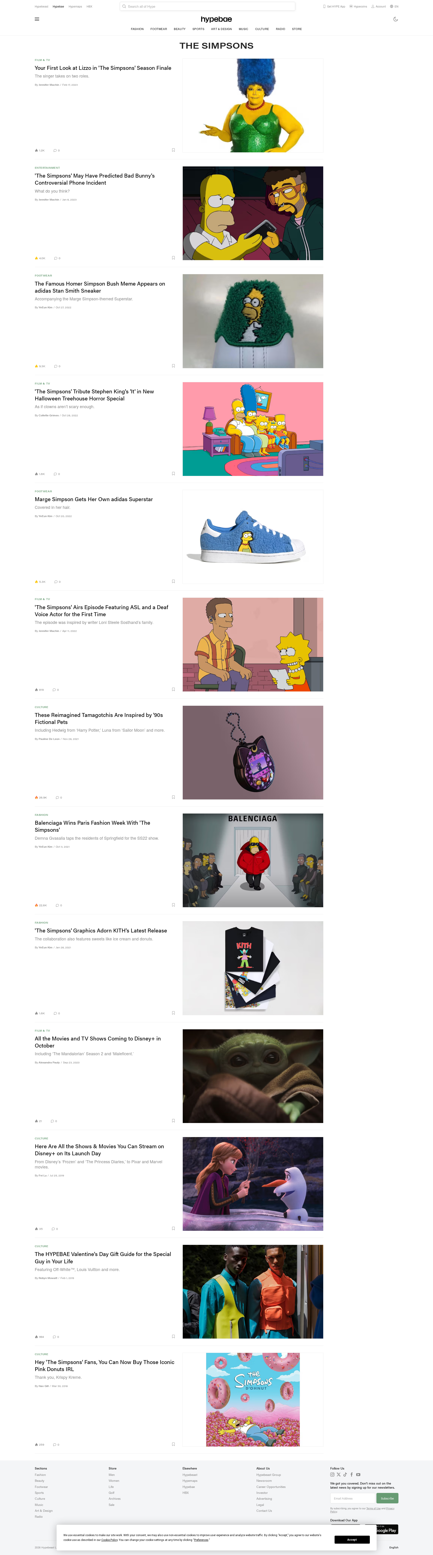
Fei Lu (43, 1175)
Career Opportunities (271, 1486)
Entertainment (47, 167)
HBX (186, 1492)
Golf (111, 1492)
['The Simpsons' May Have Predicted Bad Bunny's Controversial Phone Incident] (253, 213)
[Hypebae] (216, 19)
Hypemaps (190, 1480)
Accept (352, 1539)
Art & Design (221, 29)
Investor (262, 1492)
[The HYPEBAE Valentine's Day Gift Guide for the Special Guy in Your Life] (253, 1292)
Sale (111, 1504)
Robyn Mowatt (48, 1278)
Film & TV (42, 60)
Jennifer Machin (49, 84)
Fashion (137, 29)
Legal (260, 1504)
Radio (280, 29)
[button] (119, 150)
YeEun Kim (46, 307)
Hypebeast (190, 1474)
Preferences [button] (201, 1540)
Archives (115, 1498)
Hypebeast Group (268, 1474)
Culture (262, 29)
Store (297, 29)
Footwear (158, 29)
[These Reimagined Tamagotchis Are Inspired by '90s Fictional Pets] (253, 752)
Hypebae (189, 1486)
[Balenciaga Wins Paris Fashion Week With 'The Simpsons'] (253, 860)
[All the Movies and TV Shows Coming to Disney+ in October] (253, 1076)
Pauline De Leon (49, 739)
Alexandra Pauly (49, 1062)
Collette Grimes (49, 415)
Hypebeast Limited (52, 1547)
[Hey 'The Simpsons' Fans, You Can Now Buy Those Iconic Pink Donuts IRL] (253, 1400)
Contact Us (264, 1510)
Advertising (264, 1498)
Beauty (180, 29)
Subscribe (387, 1498)
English (393, 1547)
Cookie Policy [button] (109, 1540)
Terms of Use (373, 1508)
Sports (199, 29)
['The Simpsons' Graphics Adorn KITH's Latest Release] (253, 968)
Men (112, 1474)
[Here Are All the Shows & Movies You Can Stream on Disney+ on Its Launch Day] (253, 1184)
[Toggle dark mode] (395, 19)
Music (243, 29)
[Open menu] (37, 19)
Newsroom (264, 1480)
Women (114, 1480)
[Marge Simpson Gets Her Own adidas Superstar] (253, 537)
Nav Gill (44, 1386)
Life (111, 1486)
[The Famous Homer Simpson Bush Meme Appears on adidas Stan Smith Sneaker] (253, 321)
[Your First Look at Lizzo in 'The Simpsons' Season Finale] (253, 105)
